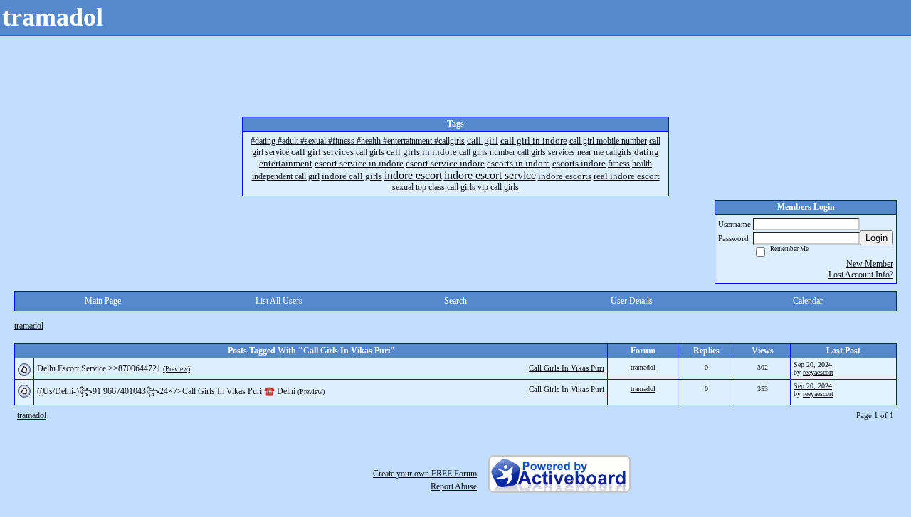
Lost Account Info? (860, 274)
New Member (869, 264)
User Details (632, 301)
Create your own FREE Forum (425, 474)
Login (876, 238)
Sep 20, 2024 (813, 364)
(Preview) (176, 369)
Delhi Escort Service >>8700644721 (99, 368)
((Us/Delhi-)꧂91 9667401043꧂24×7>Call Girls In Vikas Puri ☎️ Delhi (166, 391)
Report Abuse (454, 486)
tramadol (28, 326)
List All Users (279, 301)
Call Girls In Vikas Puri (566, 367)
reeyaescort (818, 372)
